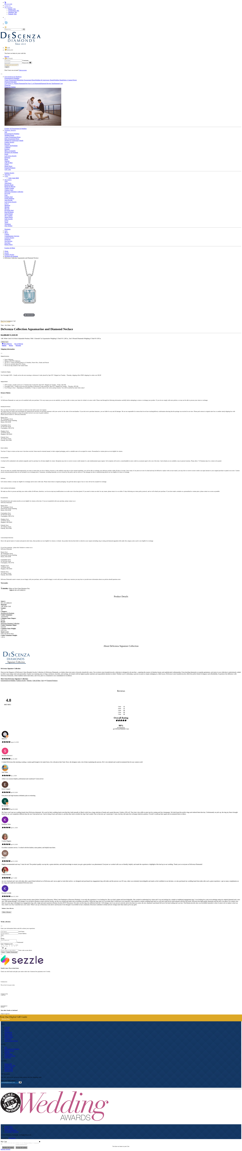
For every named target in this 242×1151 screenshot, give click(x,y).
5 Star (119, 706)
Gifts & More (9, 162)
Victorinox (8, 224)
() (124, 706)
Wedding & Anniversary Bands (44, 80)
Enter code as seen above (25, 950)
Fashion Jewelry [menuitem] (9, 1051)
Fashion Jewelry (10, 130)
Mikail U (4, 739)
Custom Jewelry (9, 238)
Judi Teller (5, 772)
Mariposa (7, 205)
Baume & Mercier (10, 186)
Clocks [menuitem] (7, 164)
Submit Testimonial (12, 952)
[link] (123, 5)
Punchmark (12, 1138)
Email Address (22, 933)
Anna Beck (8, 183)
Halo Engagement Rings (28, 80)
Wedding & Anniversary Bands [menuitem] (14, 140)
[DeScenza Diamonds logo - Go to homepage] (20, 42)
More (6, 232)
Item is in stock (5, 590)
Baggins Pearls (9, 185)
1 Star (119, 714)
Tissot (6, 222)
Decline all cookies (8, 1147)
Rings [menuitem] (6, 159)
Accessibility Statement (11, 1132)
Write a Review (6, 912)
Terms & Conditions (11, 1130)
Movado (7, 209)
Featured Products (10, 168)
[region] (29, 288)
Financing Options (10, 87)
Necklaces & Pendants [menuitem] (11, 152)
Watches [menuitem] (7, 1052)
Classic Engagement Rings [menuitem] (13, 137)
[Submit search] (23, 29)
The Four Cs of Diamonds (33, 83)
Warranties (18, 345)
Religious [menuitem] (7, 157)
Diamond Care (58, 83)
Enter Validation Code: (7, 944)
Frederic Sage (9, 197)
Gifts (6, 176)
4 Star (119, 708)
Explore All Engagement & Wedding (16, 128)
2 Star (119, 712)
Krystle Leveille (6, 893)
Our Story (7, 243)
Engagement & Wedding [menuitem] (12, 1049)
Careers (7, 234)
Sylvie (6, 220)
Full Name (21, 931)
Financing (7, 85)
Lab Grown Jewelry (11, 202)
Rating (2, 938)
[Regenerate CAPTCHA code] (5, 948)
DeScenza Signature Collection (14, 191)
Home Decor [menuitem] (8, 166)
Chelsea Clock (9, 190)
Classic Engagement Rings (13, 80)
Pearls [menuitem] (6, 154)
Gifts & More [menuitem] (9, 1054)
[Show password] (30, 63)
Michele (7, 207)
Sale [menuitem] (6, 1047)
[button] (123, 7)
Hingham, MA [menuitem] (12, 12)
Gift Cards (8, 169)
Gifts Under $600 (13, 178)
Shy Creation (8, 215)
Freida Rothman (9, 198)
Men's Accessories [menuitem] (10, 151)
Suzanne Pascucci (7, 755)
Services (7, 1030)
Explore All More (10, 248)
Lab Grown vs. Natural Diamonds (15, 83)
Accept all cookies (21, 1147)
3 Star (119, 710)
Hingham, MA (9, 1067)
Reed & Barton (9, 212)
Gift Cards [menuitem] (8, 1057)
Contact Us (8, 1039)
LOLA (7, 203)
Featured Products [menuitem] (10, 1056)
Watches (7, 161)
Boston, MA (8, 1064)
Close (3, 952)
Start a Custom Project (70, 80)
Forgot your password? (11, 65)
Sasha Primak (9, 214)
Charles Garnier (9, 188)
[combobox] (13, 29)
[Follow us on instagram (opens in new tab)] (123, 19)
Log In (7, 67)
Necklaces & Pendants (11, 256)
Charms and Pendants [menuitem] (11, 145)
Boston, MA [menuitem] (12, 9)
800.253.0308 (9, 1071)
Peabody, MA (9, 1069)
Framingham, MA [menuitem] (13, 10)
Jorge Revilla (8, 200)
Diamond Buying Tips (47, 83)
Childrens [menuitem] (7, 147)
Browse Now (6, 1019)
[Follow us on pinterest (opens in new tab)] (123, 20)
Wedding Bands (58, 80)
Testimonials (8, 1032)
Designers (8, 180)
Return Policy (9, 244)
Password (25, 63)
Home (6, 251)
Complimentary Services (12, 236)
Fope (6, 195)
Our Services (8, 241)
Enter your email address (8, 1080)
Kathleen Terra (6, 824)
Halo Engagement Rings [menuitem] (12, 139)
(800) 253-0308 (5, 322)
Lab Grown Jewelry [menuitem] (11, 156)
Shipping (4, 345)
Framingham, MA (10, 1066)
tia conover (5, 806)
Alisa (6, 181)
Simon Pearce (9, 217)
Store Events (8, 1034)
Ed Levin (7, 193)
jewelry (7, 253)
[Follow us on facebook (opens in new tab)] (123, 17)
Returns (11, 345)
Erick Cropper (6, 789)
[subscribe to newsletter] (20, 1082)
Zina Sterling (8, 226)
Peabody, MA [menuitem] (12, 14)
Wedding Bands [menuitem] (9, 135)
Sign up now (23, 70)
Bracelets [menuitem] (7, 144)
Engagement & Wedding (13, 76)
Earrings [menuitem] (7, 149)
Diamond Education (11, 82)
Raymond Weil (9, 210)
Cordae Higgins (6, 841)
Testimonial (20, 942)
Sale (6, 132)
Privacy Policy (9, 1037)
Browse (7, 56)
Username (25, 60)
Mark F (4, 858)
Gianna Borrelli (6, 874)
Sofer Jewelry (9, 219)
